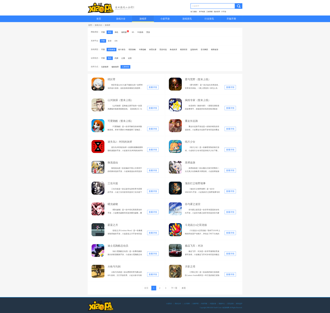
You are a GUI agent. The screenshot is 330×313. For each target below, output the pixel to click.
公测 (123, 58)
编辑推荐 (115, 67)
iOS (116, 41)
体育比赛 (152, 50)
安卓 (110, 41)
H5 (133, 32)
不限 (103, 32)
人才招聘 (187, 303)
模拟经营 (183, 50)
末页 (184, 288)
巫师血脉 (190, 162)
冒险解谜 (111, 50)
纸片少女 (190, 141)
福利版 (124, 32)
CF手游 (223, 12)
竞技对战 (163, 50)
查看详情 (153, 87)
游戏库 (142, 18)
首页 (98, 18)
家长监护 (239, 303)
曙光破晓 (113, 204)
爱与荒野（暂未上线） (198, 79)
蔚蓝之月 (113, 224)
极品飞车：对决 (194, 245)
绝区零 (111, 79)
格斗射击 (121, 50)
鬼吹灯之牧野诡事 (195, 183)
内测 (116, 58)
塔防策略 (132, 50)
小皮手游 (165, 18)
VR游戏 (140, 32)
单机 (116, 32)
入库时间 (125, 67)
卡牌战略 (142, 50)
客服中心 (222, 303)
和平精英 (202, 12)
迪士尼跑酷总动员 (118, 245)
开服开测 (231, 18)
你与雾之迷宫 (192, 204)
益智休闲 (194, 50)
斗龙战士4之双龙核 (196, 224)
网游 (110, 32)
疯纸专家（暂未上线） (198, 100)
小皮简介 (169, 303)
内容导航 (204, 303)
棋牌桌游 (214, 50)
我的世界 (217, 12)
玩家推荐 (104, 67)
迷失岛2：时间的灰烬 (120, 141)
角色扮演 (173, 50)
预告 (110, 58)
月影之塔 (190, 266)
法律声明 (195, 303)
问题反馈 (213, 303)
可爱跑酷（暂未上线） (120, 120)
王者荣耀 (209, 12)
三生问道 (113, 183)
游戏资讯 (187, 18)
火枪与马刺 (114, 266)
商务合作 (178, 303)
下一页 (174, 288)
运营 (130, 58)
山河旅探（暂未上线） (120, 100)
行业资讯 (209, 18)
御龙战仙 (113, 162)
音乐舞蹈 (204, 50)
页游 (148, 32)
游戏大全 (120, 18)
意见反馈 (230, 303)
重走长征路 (191, 120)
